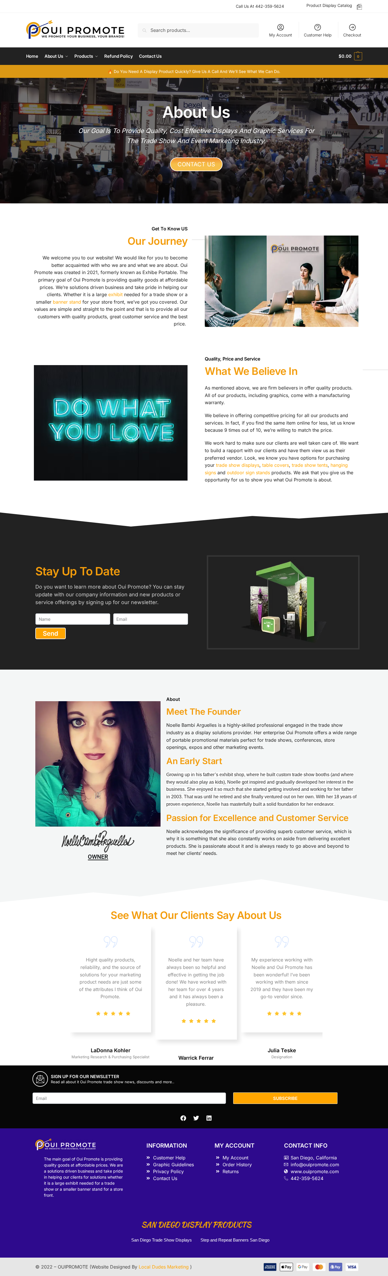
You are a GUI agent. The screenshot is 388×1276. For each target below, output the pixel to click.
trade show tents (310, 465)
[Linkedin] (209, 1118)
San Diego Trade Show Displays (161, 1240)
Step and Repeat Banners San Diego (235, 1240)
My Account (280, 34)
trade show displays (237, 465)
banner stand (67, 302)
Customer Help (318, 34)
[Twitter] (196, 1118)
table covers (275, 465)
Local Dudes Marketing (164, 1267)
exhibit (115, 294)
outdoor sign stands (248, 472)
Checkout (352, 34)
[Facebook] (183, 1118)
